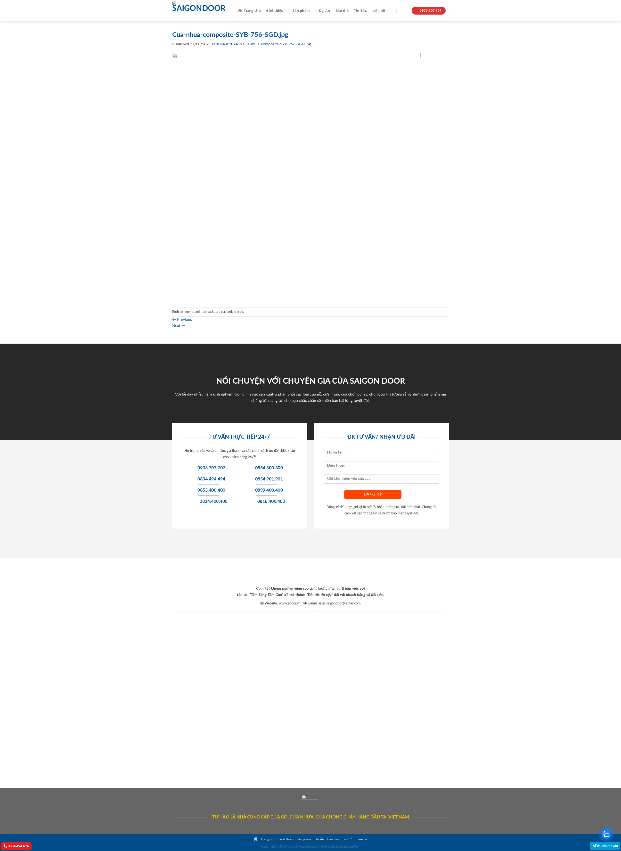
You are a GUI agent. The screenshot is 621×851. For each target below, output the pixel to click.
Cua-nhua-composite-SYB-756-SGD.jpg (277, 44)
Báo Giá (342, 10)
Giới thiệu (274, 10)
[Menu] (403, 10)
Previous (182, 320)
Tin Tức (360, 10)
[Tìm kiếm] (392, 11)
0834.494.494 (18, 846)
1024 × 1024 (227, 44)
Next (178, 326)
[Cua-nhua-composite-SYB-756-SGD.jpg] (296, 177)
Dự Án (324, 10)
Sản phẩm (301, 10)
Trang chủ (252, 10)
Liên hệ (378, 10)
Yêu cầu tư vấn (607, 846)
